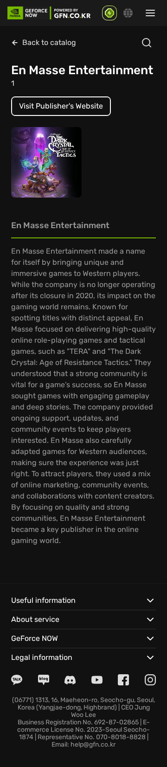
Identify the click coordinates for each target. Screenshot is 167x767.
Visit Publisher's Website (61, 106)
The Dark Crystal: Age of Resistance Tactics (45, 158)
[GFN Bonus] (109, 13)
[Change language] (128, 13)
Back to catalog (49, 42)
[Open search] (146, 42)
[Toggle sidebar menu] (150, 13)
